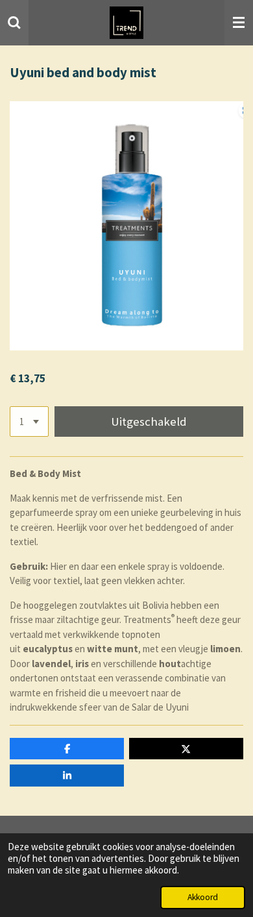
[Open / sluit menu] (238, 22)
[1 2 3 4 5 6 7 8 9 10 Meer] (29, 421)
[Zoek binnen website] (14, 22)
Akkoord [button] (202, 897)
